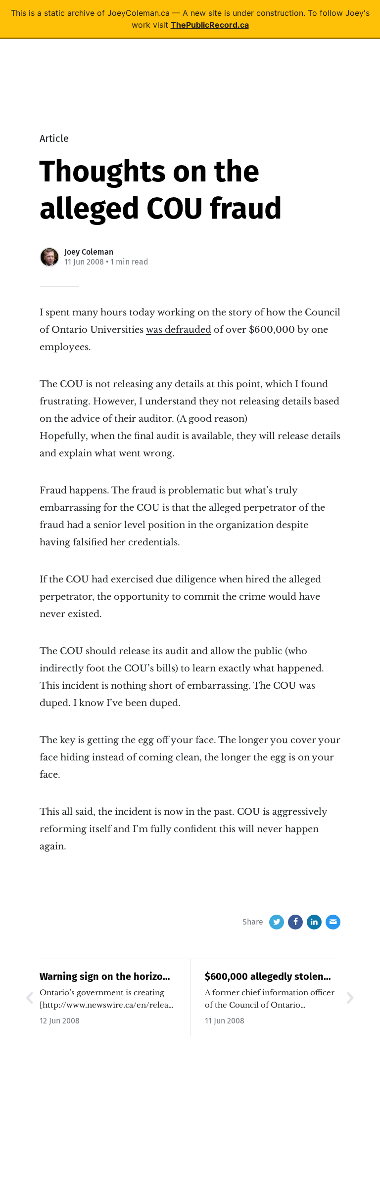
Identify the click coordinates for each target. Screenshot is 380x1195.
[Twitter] (276, 922)
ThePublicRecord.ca (210, 25)
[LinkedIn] (314, 922)
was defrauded (178, 329)
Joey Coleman (88, 252)
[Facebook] (295, 922)
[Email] (333, 922)
